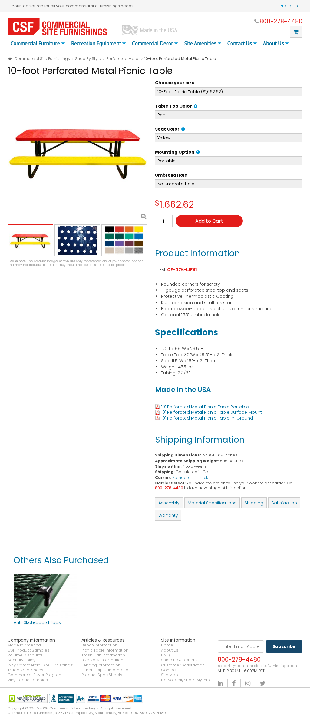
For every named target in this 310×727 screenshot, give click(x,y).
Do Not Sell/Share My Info (185, 680)
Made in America (24, 645)
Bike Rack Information (102, 660)
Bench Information (99, 645)
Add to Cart (209, 220)
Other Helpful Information (106, 670)
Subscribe (284, 646)
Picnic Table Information (104, 650)
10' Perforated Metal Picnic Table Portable (205, 407)
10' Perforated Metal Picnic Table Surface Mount (211, 412)
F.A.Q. (165, 655)
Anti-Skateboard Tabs (37, 622)
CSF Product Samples (28, 650)
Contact (169, 670)
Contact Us (239, 43)
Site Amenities (200, 43)
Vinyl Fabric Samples (28, 680)
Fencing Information (100, 665)
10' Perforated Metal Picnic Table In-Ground (207, 418)
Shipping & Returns (179, 660)
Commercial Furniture (35, 43)
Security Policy (21, 660)
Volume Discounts (25, 655)
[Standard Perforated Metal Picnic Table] (78, 150)
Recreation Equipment (96, 43)
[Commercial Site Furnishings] (57, 26)
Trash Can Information (103, 655)
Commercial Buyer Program (35, 674)
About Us (273, 43)
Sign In (291, 5)
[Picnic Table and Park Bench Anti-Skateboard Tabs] (45, 577)
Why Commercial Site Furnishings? (41, 665)
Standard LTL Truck (190, 477)
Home (167, 645)
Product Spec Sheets (101, 674)
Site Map (169, 674)
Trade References (25, 670)
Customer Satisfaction (183, 665)
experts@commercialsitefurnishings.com (258, 665)
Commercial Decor (152, 43)
